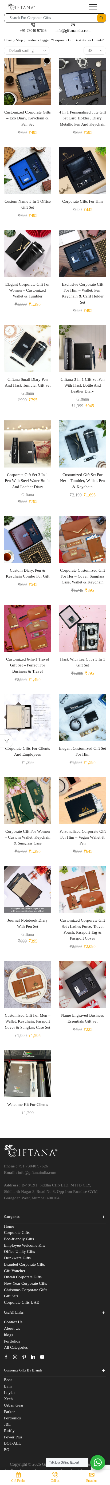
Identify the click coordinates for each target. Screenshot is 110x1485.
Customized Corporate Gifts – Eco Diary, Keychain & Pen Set (27, 118)
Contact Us (13, 1322)
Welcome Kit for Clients (27, 1104)
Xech (8, 1399)
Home (8, 40)
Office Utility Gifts (19, 1251)
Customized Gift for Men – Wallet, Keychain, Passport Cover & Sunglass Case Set (27, 1021)
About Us (12, 1328)
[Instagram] (15, 1357)
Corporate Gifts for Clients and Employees (27, 751)
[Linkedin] (33, 1357)
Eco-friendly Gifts (19, 1239)
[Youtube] (42, 1357)
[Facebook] (6, 1357)
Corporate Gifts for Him (82, 201)
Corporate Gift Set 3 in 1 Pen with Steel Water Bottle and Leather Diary (27, 481)
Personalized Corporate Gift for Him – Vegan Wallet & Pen (83, 837)
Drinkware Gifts (17, 1258)
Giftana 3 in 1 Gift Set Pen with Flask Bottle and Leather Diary (83, 385)
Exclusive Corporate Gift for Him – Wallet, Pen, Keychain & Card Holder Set (83, 293)
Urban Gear (13, 1405)
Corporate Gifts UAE (21, 1302)
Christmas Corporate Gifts (25, 1290)
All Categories (16, 1347)
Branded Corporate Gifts (24, 1264)
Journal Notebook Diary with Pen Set (27, 923)
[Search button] (101, 18)
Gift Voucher (14, 1271)
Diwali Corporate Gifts (23, 1277)
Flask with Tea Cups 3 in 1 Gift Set (82, 662)
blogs (8, 1335)
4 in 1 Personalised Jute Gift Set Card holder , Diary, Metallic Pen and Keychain (82, 118)
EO (6, 1450)
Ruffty (9, 1431)
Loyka (9, 1392)
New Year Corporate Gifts (25, 1283)
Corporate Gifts (17, 1232)
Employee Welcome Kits (24, 1245)
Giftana (27, 393)
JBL (7, 1424)
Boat (8, 1380)
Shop (19, 40)
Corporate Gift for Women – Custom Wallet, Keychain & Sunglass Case (27, 837)
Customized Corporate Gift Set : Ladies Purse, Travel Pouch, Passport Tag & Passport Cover (82, 929)
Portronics (12, 1418)
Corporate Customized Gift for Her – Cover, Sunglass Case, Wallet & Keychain (82, 576)
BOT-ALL (12, 1443)
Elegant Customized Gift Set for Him (82, 751)
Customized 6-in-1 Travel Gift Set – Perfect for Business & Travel (27, 665)
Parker (9, 1411)
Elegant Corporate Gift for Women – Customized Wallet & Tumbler (27, 290)
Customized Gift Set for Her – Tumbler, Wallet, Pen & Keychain (82, 481)
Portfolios (12, 1341)
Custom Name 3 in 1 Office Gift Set (28, 204)
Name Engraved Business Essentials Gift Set (82, 1018)
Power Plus (13, 1437)
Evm (8, 1386)
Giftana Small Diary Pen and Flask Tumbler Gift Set (27, 382)
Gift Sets (11, 1296)
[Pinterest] (24, 1357)
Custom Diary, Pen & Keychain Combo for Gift (27, 573)
